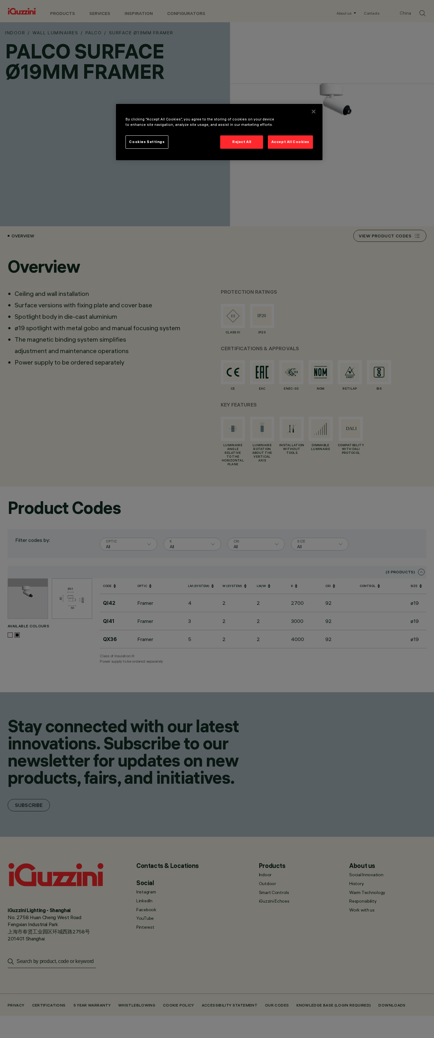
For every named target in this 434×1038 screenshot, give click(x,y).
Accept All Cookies (290, 142)
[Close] (314, 112)
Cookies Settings (147, 142)
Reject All (241, 142)
